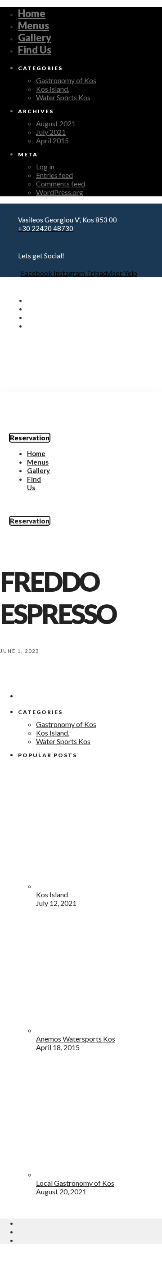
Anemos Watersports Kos (75, 1038)
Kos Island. (52, 88)
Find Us (34, 50)
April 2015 (52, 140)
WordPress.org (59, 192)
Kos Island (52, 894)
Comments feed (60, 183)
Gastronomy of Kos (66, 80)
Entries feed (54, 175)
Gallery (34, 37)
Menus (33, 25)
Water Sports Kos (63, 97)
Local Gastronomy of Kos (75, 1183)
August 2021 (56, 123)
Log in (45, 166)
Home (31, 13)
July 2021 (51, 132)
